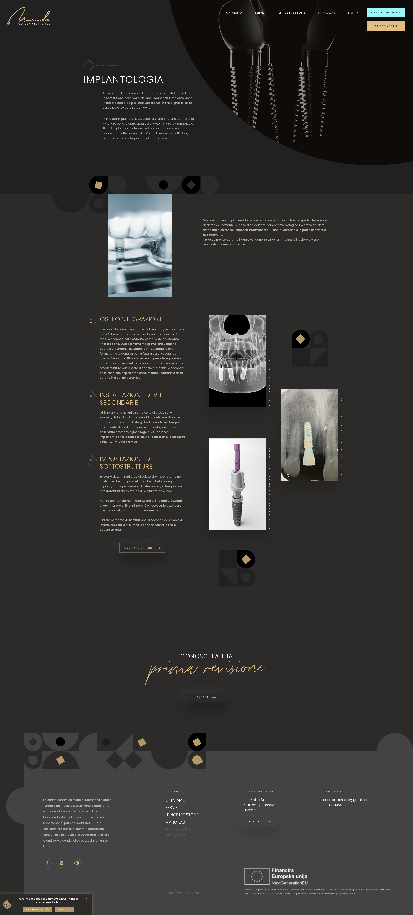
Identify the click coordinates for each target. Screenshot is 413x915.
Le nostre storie (292, 13)
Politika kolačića (177, 829)
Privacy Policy (175, 835)
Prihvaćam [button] (64, 909)
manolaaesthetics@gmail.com (345, 799)
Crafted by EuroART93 (182, 893)
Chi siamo (234, 13)
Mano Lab (175, 822)
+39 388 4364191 (333, 805)
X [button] (86, 898)
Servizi (260, 13)
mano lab (326, 12)
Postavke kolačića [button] (37, 909)
